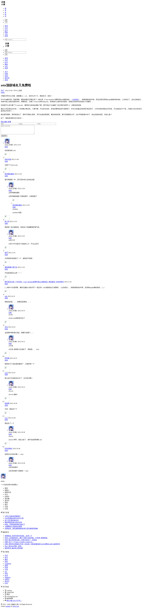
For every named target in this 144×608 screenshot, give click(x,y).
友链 (6, 76)
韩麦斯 (7, 403)
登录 (6, 80)
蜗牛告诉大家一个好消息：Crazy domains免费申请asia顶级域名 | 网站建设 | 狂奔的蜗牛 (34, 282)
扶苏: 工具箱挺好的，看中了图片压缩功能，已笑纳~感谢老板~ (26, 538)
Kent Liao (16, 606)
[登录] (5, 16)
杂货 (6, 36)
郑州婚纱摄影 (9, 174)
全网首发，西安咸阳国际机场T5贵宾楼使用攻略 (21, 528)
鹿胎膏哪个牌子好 (11, 267)
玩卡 (6, 30)
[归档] (5, 10)
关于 (6, 72)
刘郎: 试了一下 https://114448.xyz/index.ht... (19, 542)
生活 (6, 575)
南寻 (6, 252)
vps (6, 571)
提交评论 (4, 136)
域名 (2, 122)
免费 (9, 122)
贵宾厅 (7, 581)
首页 (6, 26)
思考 (6, 567)
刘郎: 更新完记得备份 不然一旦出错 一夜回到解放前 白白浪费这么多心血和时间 (32, 544)
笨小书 (7, 221)
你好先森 (8, 159)
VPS (6, 34)
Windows (8, 577)
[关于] (5, 8)
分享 (6, 569)
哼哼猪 (7, 358)
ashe (6, 296)
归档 (6, 74)
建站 (5, 122)
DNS (6, 583)
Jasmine (7, 606)
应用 (6, 565)
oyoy (6, 418)
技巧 (6, 557)
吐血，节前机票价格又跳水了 (15, 524)
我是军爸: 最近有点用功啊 (14, 548)
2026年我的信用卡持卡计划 (14, 518)
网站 (6, 32)
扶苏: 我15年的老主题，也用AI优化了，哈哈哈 (21, 540)
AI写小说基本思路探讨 (12, 516)
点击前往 (75, 99)
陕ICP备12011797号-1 (14, 600)
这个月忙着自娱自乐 (12, 520)
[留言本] (5, 14)
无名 (6, 327)
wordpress (8, 563)
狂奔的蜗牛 (9, 448)
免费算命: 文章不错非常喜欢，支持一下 (18, 536)
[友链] (5, 12)
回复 (6, 147)
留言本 (7, 78)
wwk (6, 372)
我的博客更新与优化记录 (13, 522)
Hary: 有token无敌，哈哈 (13, 546)
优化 (6, 573)
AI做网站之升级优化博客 (13, 526)
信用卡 (7, 579)
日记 (6, 28)
